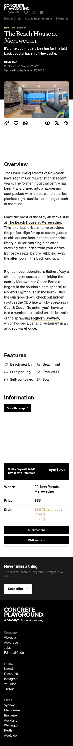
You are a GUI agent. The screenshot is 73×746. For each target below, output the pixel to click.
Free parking (20, 372)
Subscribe (14, 12)
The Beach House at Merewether (34, 222)
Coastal (40, 514)
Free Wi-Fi (51, 372)
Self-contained (21, 380)
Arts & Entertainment (38, 18)
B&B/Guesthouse (48, 510)
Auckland (10, 720)
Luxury (40, 519)
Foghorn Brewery (45, 318)
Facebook (11, 674)
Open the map (16, 408)
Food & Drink (12, 18)
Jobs (7, 648)
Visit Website (36, 540)
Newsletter (12, 669)
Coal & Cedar (15, 308)
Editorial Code (14, 653)
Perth (8, 730)
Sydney (9, 705)
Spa (46, 380)
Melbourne (12, 710)
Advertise (11, 642)
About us (10, 637)
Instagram (11, 679)
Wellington (11, 725)
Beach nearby (21, 364)
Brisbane (10, 715)
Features (15, 355)
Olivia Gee (10, 62)
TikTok (9, 689)
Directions (38, 530)
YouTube (10, 684)
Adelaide (10, 735)
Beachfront (51, 364)
